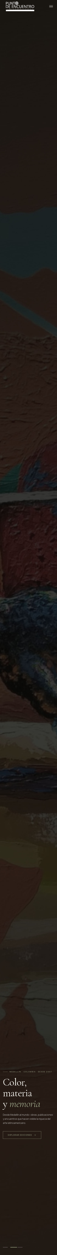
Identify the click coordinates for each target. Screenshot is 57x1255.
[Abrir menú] (51, 6)
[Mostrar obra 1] (6, 1247)
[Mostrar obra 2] (13, 1247)
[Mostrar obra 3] (21, 1247)
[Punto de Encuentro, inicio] (20, 6)
